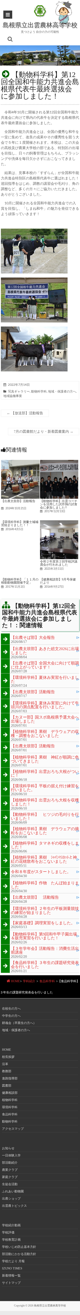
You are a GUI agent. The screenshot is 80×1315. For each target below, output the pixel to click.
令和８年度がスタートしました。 (41, 872)
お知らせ (8, 1148)
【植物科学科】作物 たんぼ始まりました (45, 885)
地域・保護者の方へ (62, 391)
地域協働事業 (12, 396)
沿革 (5, 1064)
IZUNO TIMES (12, 1268)
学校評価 (8, 1232)
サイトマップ (11, 1282)
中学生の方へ (11, 1015)
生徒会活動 (10, 1184)
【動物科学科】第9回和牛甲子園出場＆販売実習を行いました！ (44, 936)
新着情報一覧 (11, 1275)
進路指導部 (10, 1078)
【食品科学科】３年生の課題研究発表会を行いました (45, 965)
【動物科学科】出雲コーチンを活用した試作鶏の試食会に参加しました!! (58, 504)
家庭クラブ (10, 1177)
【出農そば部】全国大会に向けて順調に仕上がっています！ (45, 665)
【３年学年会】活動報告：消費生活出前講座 (45, 951)
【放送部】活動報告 (25, 413)
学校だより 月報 (13, 1261)
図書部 (6, 1085)
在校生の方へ (11, 1008)
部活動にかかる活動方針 (19, 1254)
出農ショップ (11, 1198)
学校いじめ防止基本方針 (19, 1247)
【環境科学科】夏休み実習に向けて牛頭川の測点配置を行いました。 (45, 705)
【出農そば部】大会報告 (33, 638)
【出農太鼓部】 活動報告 (35, 898)
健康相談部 (10, 1092)
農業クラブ (10, 1170)
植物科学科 (10, 1100)
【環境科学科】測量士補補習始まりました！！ (19, 523)
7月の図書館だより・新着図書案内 (43, 431)
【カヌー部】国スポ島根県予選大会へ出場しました (45, 719)
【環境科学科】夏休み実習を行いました (45, 680)
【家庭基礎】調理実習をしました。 (43, 923)
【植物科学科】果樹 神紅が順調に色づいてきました (45, 759)
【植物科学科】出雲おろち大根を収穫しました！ (45, 802)
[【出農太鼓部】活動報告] (20, 462)
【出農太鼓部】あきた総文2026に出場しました (45, 651)
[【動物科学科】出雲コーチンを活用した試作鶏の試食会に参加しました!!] (59, 462)
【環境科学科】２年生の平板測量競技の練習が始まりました (45, 911)
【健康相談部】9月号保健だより (58, 581)
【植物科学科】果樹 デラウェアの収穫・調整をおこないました (45, 734)
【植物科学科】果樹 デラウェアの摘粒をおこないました (45, 831)
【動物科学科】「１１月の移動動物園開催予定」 (19, 581)
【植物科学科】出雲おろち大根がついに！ (45, 774)
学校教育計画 (11, 1239)
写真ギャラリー (19, 391)
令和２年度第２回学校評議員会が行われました (58, 563)
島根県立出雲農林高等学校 (40, 25)
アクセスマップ (13, 1128)
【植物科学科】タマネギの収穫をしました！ (45, 845)
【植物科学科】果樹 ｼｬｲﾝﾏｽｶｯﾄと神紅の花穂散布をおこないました (44, 859)
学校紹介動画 (11, 1225)
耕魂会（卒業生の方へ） (19, 1023)
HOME (15, 981)
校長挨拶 (8, 1057)
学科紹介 (29, 981)
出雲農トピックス (14, 1205)
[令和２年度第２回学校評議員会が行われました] (59, 522)
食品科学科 (47, 981)
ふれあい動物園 (13, 1191)
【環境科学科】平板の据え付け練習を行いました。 (45, 788)
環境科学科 (10, 1107)
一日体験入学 (11, 1155)
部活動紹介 (10, 1162)
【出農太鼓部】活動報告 (18, 501)
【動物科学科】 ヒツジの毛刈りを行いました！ (45, 817)
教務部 (6, 1071)
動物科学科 (39, 391)
